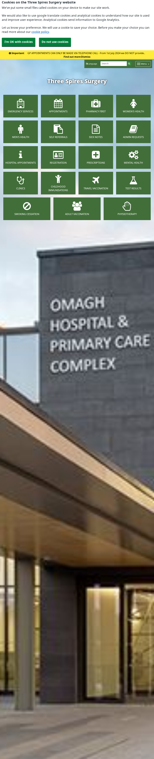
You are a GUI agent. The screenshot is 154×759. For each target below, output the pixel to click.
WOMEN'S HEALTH (133, 111)
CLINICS (20, 188)
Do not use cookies (55, 41)
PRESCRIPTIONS (96, 163)
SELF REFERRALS (58, 137)
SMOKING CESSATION (26, 214)
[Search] (129, 63)
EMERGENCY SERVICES (20, 111)
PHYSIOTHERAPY (127, 214)
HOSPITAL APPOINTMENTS (20, 163)
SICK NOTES (96, 137)
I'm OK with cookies (19, 41)
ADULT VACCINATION (77, 214)
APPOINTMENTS (58, 111)
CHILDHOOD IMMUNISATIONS (58, 188)
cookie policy (40, 31)
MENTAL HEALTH (133, 163)
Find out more (72, 57)
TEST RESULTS (133, 188)
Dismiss (85, 57)
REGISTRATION (58, 163)
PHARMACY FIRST (96, 111)
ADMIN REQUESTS (133, 137)
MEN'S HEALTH (20, 137)
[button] (91, 64)
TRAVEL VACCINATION (96, 188)
